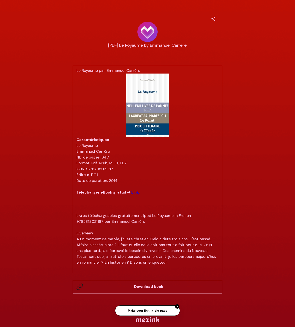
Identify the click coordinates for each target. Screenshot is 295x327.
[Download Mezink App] (148, 319)
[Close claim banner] (177, 306)
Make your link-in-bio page (147, 310)
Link (135, 192)
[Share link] (213, 18)
